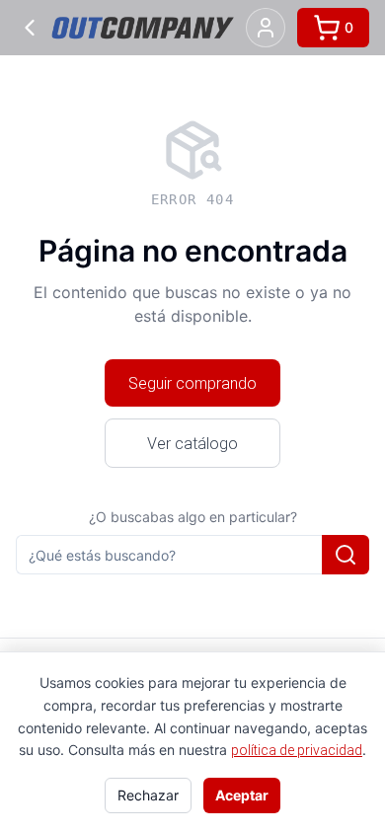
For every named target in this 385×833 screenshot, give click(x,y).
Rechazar (148, 795)
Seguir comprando (192, 383)
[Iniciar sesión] (265, 27)
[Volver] (29, 27)
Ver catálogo (192, 443)
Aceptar (242, 795)
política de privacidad (296, 750)
